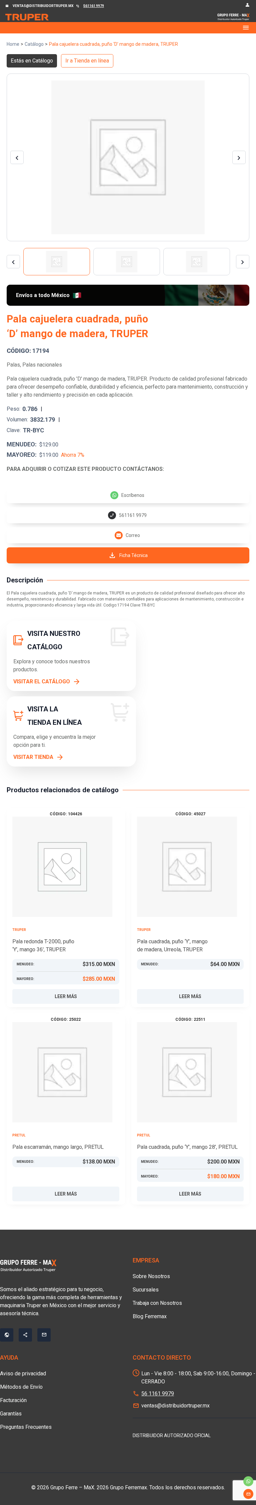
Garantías (11, 1413)
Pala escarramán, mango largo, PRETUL (58, 1147)
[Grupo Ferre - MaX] (27, 17)
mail (248, 1494)
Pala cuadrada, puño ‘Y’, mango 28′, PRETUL (187, 1147)
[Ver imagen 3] (196, 261)
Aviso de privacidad (23, 1373)
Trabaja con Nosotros (157, 1303)
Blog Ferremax (150, 1316)
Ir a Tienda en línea (87, 60)
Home (13, 44)
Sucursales (146, 1289)
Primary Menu (128, 27)
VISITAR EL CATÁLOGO (41, 681)
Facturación (13, 1400)
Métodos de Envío (21, 1387)
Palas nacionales (42, 365)
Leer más (66, 996)
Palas (13, 365)
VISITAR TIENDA (33, 757)
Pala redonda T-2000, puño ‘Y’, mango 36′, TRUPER (43, 945)
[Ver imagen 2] (126, 261)
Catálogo (34, 44)
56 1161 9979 (157, 1393)
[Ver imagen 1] (56, 261)
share (25, 1335)
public (6, 1335)
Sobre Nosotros (151, 1276)
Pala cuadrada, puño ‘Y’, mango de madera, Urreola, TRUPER (172, 945)
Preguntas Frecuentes (26, 1427)
